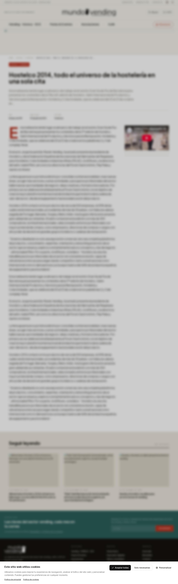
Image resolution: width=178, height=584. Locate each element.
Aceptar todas (122, 567)
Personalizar (165, 567)
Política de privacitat (12, 579)
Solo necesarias (142, 567)
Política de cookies (31, 579)
